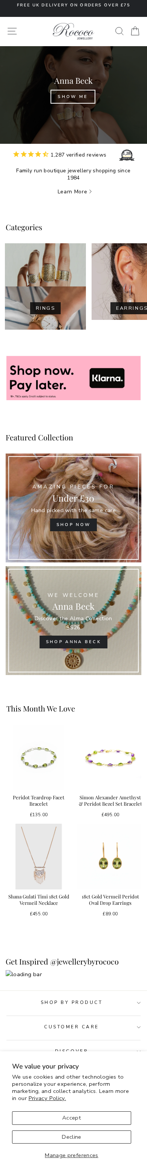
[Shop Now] (73, 508)
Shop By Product (72, 1002)
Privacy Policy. (47, 1098)
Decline (71, 1137)
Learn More (72, 191)
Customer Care (71, 1027)
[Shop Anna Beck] (73, 620)
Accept (71, 1117)
